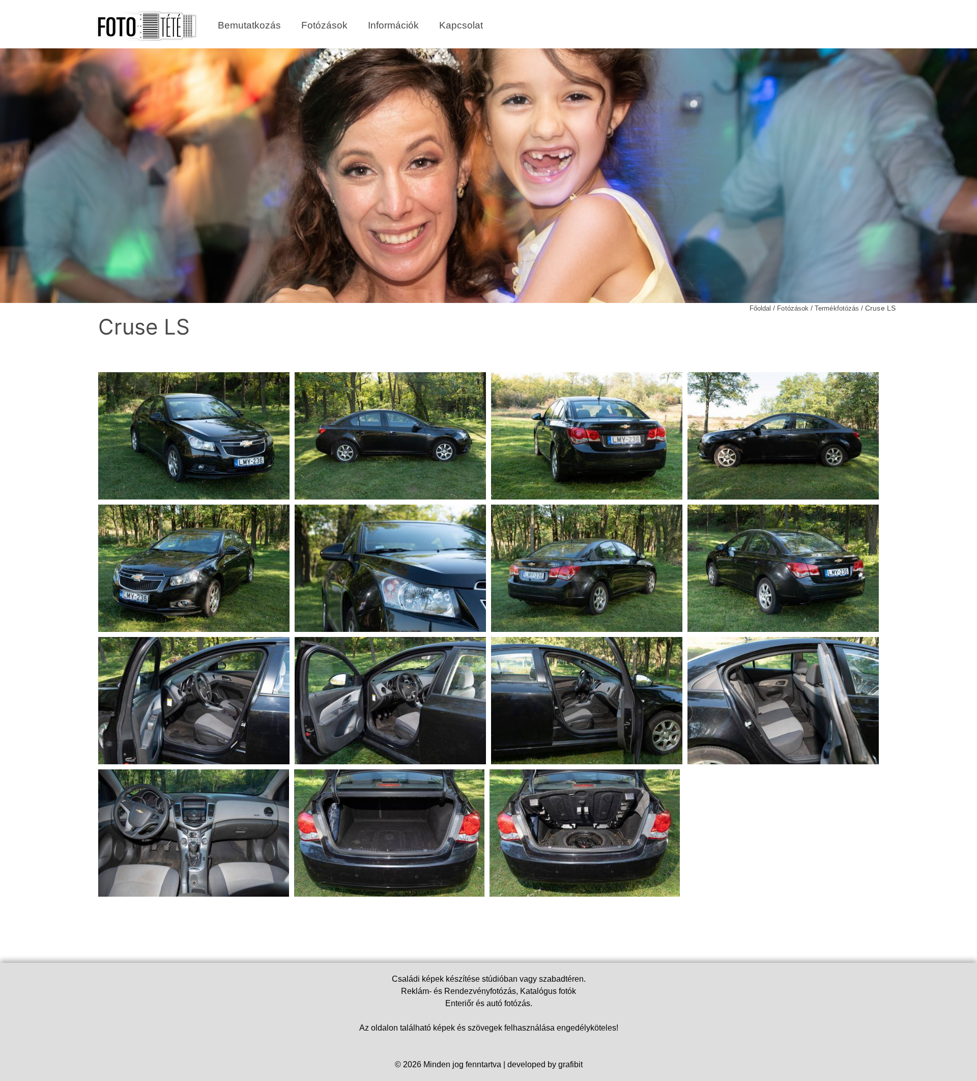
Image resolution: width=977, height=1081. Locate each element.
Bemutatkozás (249, 25)
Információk (393, 25)
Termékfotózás (837, 308)
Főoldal (760, 308)
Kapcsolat (461, 25)
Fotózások (324, 25)
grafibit (570, 1064)
